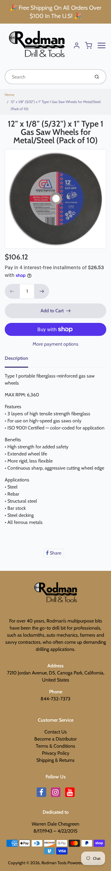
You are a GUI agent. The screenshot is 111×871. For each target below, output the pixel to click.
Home (9, 94)
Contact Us (55, 732)
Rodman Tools (54, 862)
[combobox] (47, 76)
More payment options (55, 344)
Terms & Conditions (55, 746)
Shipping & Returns (55, 760)
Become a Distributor (55, 739)
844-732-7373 (55, 699)
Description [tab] (16, 358)
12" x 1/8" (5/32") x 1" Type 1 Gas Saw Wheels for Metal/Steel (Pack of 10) (56, 105)
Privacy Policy (55, 753)
